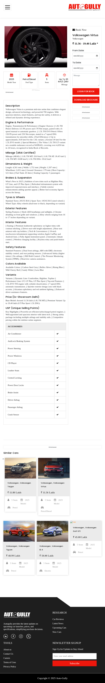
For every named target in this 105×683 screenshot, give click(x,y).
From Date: (78, 50)
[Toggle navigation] (7, 7)
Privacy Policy (9, 666)
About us (7, 649)
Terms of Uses (9, 662)
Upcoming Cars (59, 628)
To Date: (76, 62)
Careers (6, 658)
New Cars (56, 632)
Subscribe (74, 663)
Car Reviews (58, 619)
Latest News (57, 623)
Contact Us (8, 654)
